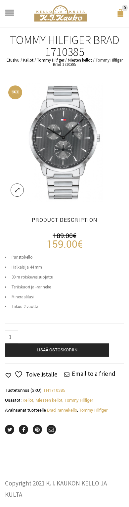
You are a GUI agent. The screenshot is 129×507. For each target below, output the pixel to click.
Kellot (28, 60)
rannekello (67, 410)
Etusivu (13, 60)
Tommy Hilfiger (50, 60)
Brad (51, 410)
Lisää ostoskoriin (57, 349)
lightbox (17, 190)
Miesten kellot (80, 60)
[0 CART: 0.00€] (122, 15)
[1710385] (64, 142)
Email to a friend (93, 374)
